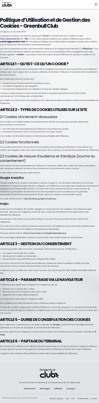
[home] (16, 4)
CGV (73, 398)
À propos (71, 388)
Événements (30, 388)
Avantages (45, 388)
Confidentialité (82, 398)
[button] (96, 4)
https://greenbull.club (10, 38)
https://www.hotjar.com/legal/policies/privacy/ (45, 233)
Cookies (93, 398)
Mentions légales (56, 398)
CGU (67, 398)
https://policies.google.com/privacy (39, 198)
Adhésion (58, 388)
